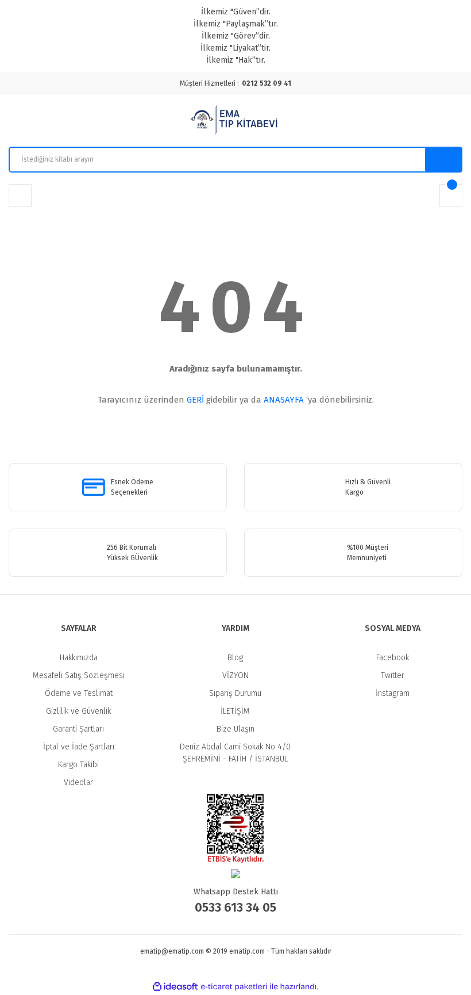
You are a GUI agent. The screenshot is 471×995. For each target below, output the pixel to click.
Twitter (392, 675)
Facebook (392, 658)
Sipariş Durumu (235, 693)
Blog (235, 658)
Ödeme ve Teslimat (79, 693)
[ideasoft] (175, 986)
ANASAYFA (284, 400)
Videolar (78, 782)
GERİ (195, 400)
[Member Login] (20, 195)
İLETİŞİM (235, 711)
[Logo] (235, 121)
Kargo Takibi (78, 765)
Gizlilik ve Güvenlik (78, 711)
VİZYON (235, 675)
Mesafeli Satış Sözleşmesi (79, 675)
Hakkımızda (79, 658)
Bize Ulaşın (235, 729)
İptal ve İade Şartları (78, 747)
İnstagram (393, 693)
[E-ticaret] (234, 987)
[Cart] (450, 195)
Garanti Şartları (78, 729)
